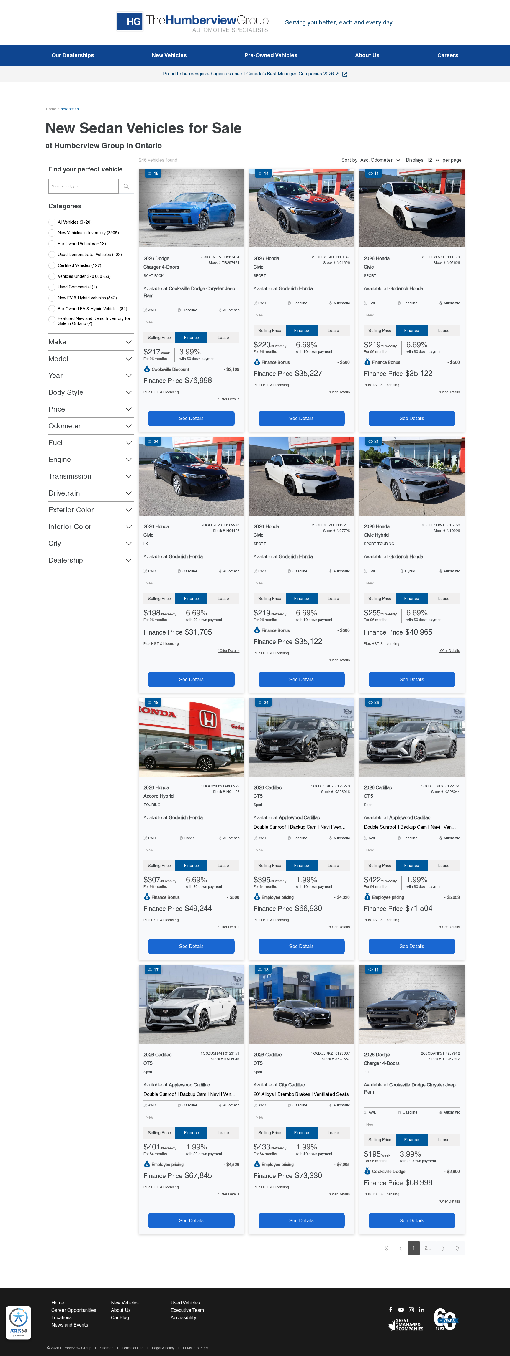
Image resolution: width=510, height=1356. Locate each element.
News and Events (69, 1325)
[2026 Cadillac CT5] (301, 737)
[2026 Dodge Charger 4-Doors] (191, 208)
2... (427, 1248)
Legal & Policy (163, 1348)
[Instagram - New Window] (414, 1309)
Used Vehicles (185, 1303)
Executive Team (187, 1310)
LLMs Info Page (195, 1348)
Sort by (349, 160)
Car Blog (120, 1317)
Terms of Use (132, 1348)
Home (51, 109)
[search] (126, 186)
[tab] (159, 337)
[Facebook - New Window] (393, 1309)
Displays (415, 160)
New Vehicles (125, 1303)
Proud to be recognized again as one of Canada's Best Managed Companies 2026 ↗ (251, 74)
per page (452, 160)
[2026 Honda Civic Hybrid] (412, 476)
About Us (121, 1310)
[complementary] (18, 1323)
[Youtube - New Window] (403, 1309)
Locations (61, 1317)
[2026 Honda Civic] (301, 208)
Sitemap (106, 1348)
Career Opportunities (73, 1310)
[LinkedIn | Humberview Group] (423, 1309)
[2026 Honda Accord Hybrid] (191, 737)
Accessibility (183, 1317)
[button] (91, 342)
